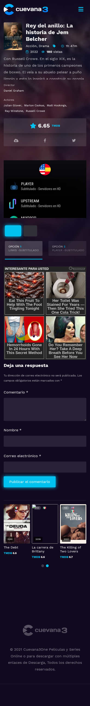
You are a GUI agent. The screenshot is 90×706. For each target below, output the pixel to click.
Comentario (16, 392)
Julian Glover (12, 105)
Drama (44, 46)
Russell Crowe (35, 111)
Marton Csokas (34, 105)
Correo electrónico (22, 456)
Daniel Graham (14, 90)
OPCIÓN (24, 248)
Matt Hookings (56, 105)
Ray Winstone (14, 111)
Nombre (12, 430)
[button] (42, 565)
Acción (31, 46)
